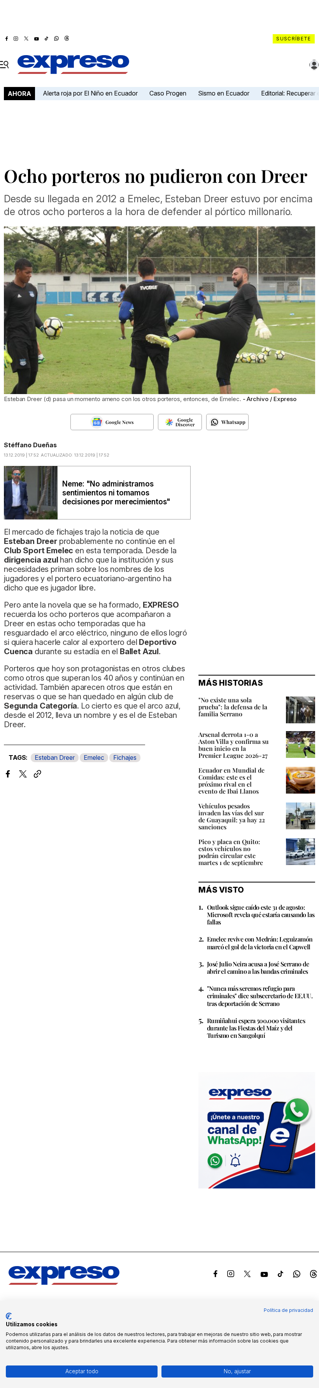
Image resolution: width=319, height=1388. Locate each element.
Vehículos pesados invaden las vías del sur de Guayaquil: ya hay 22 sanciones (231, 816)
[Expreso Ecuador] (64, 1282)
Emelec (94, 757)
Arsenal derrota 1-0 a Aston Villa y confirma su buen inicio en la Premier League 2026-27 (233, 744)
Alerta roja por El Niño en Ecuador (90, 93)
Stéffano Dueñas (30, 445)
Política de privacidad (288, 1310)
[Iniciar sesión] (314, 64)
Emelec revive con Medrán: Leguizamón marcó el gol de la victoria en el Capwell (259, 942)
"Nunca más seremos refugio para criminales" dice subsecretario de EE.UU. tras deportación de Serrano (259, 995)
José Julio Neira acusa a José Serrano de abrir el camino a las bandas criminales (258, 967)
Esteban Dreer (55, 757)
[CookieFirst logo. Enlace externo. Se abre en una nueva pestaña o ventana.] (9, 1316)
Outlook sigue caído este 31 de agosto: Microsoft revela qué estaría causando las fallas (260, 914)
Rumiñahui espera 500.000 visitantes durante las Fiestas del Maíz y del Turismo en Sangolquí (256, 1027)
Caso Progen (167, 93)
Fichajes (125, 757)
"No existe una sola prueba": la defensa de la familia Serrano (232, 707)
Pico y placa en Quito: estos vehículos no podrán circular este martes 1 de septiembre (230, 852)
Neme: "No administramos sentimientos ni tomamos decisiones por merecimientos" (116, 492)
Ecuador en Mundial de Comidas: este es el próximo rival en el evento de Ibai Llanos (231, 780)
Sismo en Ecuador (223, 93)
